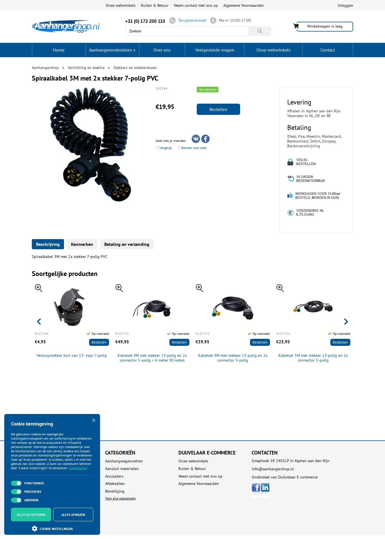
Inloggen (345, 5)
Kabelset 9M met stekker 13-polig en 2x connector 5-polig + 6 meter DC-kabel (152, 358)
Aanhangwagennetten (124, 461)
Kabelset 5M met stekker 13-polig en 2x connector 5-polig (313, 358)
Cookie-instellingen (56, 529)
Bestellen (218, 109)
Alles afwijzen (73, 515)
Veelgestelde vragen (214, 50)
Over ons (162, 50)
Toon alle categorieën (120, 498)
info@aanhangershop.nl (273, 469)
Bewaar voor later (194, 148)
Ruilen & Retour (155, 5)
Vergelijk (166, 148)
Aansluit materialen (122, 468)
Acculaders (114, 476)
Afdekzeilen (115, 483)
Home (59, 50)
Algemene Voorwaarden (243, 5)
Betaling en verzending (126, 244)
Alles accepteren (31, 515)
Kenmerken (82, 244)
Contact (327, 50)
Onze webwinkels (121, 5)
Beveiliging (115, 491)
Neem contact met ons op (196, 5)
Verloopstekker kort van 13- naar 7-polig (72, 355)
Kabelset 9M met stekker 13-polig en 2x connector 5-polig (232, 358)
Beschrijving (48, 244)
